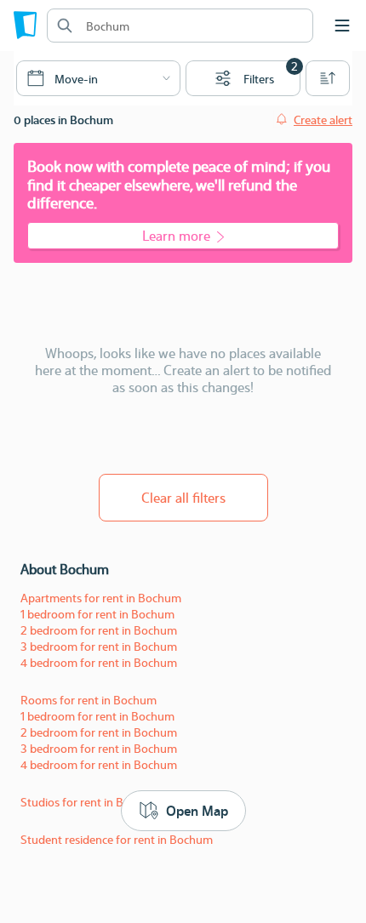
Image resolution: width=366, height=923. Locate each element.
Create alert (323, 119)
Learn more (176, 235)
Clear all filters (183, 497)
